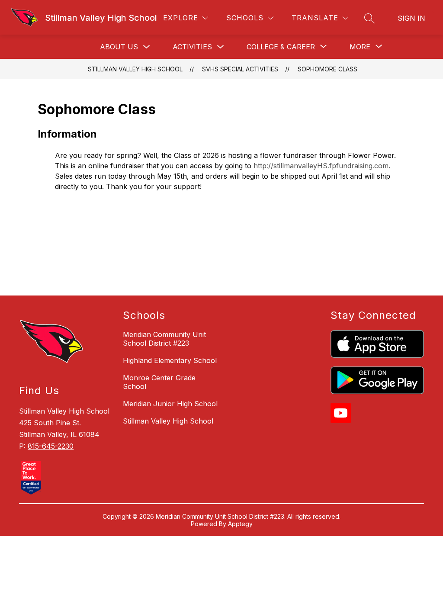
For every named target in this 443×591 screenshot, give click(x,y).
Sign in (411, 18)
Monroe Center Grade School (159, 382)
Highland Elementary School (170, 360)
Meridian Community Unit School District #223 (164, 338)
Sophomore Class (327, 69)
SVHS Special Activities (240, 69)
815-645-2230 (51, 446)
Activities (192, 46)
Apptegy (240, 523)
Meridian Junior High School (170, 403)
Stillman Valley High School (135, 69)
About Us (119, 46)
